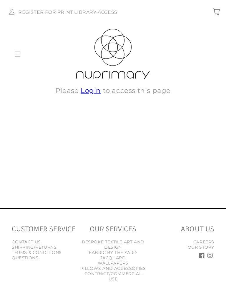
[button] (17, 54)
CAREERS (203, 242)
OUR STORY (201, 247)
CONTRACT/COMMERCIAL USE (113, 276)
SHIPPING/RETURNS (34, 247)
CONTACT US (26, 242)
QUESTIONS (25, 257)
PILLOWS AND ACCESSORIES (113, 268)
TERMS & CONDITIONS (37, 252)
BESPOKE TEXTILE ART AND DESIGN (113, 244)
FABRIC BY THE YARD (113, 252)
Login (91, 90)
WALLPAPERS (113, 263)
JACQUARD (113, 257)
